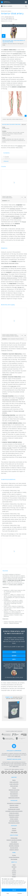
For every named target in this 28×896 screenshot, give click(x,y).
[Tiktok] (18, 772)
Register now (9, 697)
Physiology (14, 800)
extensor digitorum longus (9, 278)
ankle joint (22, 63)
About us (14, 862)
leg (25, 55)
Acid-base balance (14, 820)
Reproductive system (14, 822)
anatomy (20, 146)
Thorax (14, 788)
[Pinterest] (12, 772)
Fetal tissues (14, 832)
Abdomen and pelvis (14, 789)
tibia (20, 232)
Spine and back (14, 786)
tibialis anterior (18, 276)
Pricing (14, 855)
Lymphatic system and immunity (13, 811)
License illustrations (14, 857)
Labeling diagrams (14, 843)
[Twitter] (15, 772)
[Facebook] (2, 772)
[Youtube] (6, 772)
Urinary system (14, 819)
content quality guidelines (15, 584)
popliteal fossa (17, 53)
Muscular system (14, 805)
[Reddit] (22, 772)
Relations (7, 158)
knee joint (13, 386)
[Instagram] (9, 772)
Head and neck (14, 791)
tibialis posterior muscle (12, 216)
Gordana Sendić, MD (9, 16)
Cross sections (14, 795)
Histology (14, 825)
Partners (14, 866)
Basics (14, 780)
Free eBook (14, 842)
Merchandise (14, 859)
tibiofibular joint (7, 374)
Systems (14, 830)
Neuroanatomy (14, 793)
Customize (19, 893)
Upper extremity (14, 782)
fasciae (19, 287)
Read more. (18, 668)
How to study (14, 835)
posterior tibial (6, 411)
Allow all (14, 890)
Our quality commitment (14, 750)
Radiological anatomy (14, 797)
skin (15, 287)
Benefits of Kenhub (14, 845)
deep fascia (4, 274)
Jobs (14, 868)
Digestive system (13, 817)
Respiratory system (14, 815)
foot (11, 72)
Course (7, 156)
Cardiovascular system (14, 809)
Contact (14, 870)
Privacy (14, 876)
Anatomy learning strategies (14, 840)
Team (14, 864)
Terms (14, 874)
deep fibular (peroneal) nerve (9, 263)
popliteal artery (20, 51)
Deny (8, 893)
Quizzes (14, 655)
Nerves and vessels (6, 11)
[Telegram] (25, 772)
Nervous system (14, 807)
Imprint (14, 872)
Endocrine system (14, 813)
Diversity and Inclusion (14, 759)
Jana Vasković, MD (10, 18)
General (14, 828)
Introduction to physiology (14, 803)
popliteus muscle (15, 208)
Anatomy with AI (14, 849)
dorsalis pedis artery (7, 66)
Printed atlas (14, 838)
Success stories (14, 847)
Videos (14, 652)
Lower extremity (14, 784)
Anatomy (14, 777)
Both (13, 659)
